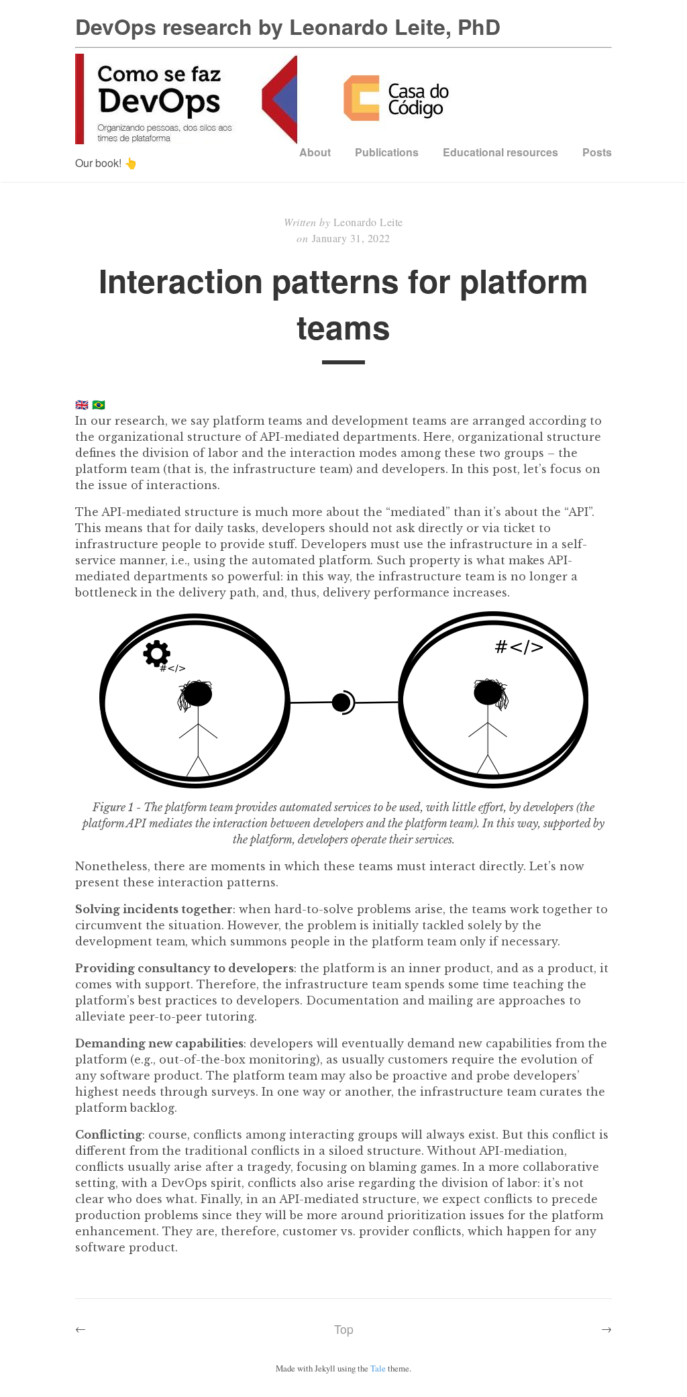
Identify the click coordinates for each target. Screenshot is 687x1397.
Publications (387, 152)
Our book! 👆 (106, 162)
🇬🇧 (82, 404)
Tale (378, 1368)
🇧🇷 (98, 404)
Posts (597, 152)
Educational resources (500, 152)
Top (344, 1329)
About (315, 152)
